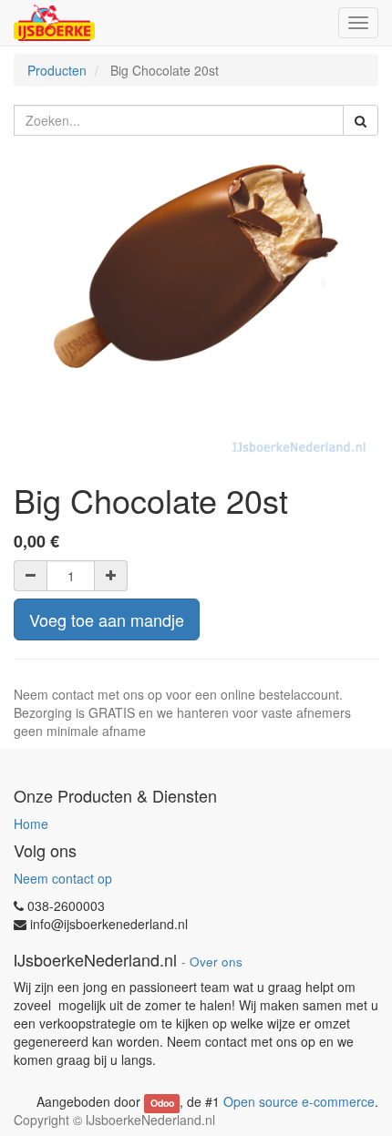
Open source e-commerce (299, 1101)
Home (31, 823)
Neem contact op (63, 878)
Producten (57, 70)
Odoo (162, 1103)
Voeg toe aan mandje (106, 619)
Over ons (216, 961)
